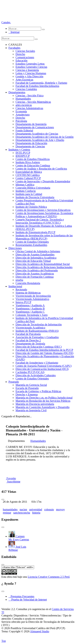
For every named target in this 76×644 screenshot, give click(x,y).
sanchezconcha (21, 512)
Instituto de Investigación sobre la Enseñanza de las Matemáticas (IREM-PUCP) (44, 237)
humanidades (10, 509)
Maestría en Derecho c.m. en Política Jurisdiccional (44, 397)
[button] (6, 22)
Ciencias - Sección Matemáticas (33, 101)
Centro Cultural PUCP (28, 178)
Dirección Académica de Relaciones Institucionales (44, 267)
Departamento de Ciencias (30, 146)
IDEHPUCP (23, 155)
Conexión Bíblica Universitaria (33, 187)
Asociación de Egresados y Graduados (37, 337)
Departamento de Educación (31, 143)
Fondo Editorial (24, 130)
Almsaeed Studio (39, 631)
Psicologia (21, 120)
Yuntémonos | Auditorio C (30, 311)
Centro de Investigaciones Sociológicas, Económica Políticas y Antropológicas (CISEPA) (44, 215)
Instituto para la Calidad (29, 194)
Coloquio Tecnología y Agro (32, 314)
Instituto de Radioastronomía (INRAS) (37, 330)
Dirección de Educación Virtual (33, 260)
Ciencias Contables (26, 89)
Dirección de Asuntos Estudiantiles (35, 254)
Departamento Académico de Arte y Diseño (40, 140)
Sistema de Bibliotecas (28, 292)
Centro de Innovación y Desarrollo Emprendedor (43, 181)
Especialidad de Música (29, 171)
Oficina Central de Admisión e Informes (38, 251)
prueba (19, 279)
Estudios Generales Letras (30, 63)
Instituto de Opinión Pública (31, 206)
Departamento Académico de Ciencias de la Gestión (45, 136)
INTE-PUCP (23, 152)
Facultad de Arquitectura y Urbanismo (37, 362)
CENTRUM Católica (28, 175)
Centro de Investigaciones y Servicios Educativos (43, 209)
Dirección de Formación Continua (35, 276)
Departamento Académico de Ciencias (37, 133)
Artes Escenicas (24, 79)
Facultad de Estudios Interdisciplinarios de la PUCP (44, 349)
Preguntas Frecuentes (21, 596)
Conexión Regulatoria (28, 283)
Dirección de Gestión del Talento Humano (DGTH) (44, 353)
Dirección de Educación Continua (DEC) (39, 346)
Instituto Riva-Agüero (28, 162)
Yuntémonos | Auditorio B (30, 308)
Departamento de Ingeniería (31, 124)
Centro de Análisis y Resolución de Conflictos (41, 168)
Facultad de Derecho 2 (28, 340)
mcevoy (60, 509)
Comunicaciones (25, 57)
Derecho (20, 54)
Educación (21, 60)
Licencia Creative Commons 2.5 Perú (49, 576)
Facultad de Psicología (28, 334)
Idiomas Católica (25, 184)
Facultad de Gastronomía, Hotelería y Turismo (41, 82)
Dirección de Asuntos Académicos (35, 273)
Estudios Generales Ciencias (31, 66)
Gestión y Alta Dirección (29, 76)
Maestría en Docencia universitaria (35, 403)
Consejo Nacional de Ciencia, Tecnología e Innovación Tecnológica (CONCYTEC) (40, 221)
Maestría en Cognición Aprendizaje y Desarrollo (42, 407)
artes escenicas (24, 105)
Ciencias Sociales (25, 50)
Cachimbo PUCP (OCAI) (30, 372)
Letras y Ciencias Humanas (31, 73)
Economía (21, 111)
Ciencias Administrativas (29, 108)
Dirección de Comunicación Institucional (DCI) (42, 368)
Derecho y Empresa (27, 394)
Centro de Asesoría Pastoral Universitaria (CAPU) (44, 365)
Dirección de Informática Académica (36, 257)
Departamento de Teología (30, 343)
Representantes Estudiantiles (31, 244)
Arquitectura (23, 114)
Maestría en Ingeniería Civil (31, 410)
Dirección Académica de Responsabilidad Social (43, 264)
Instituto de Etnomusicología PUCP (35, 232)
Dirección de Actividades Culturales (36, 375)
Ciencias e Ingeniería (27, 70)
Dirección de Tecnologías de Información (39, 324)
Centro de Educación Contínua (33, 165)
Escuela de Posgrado (27, 388)
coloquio (49, 509)
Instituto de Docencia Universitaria (35, 197)
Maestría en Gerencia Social (31, 384)
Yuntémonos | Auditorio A (30, 305)
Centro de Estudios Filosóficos (33, 159)
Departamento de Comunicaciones (35, 127)
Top (3, 640)
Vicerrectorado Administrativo (32, 299)
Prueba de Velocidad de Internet (28, 599)
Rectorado (21, 289)
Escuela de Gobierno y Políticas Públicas (38, 391)
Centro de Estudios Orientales (32, 241)
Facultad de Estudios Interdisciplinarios (37, 85)
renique (7, 512)
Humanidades (23, 98)
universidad (35, 509)
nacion (23, 509)
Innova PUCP (23, 302)
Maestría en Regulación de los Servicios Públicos (43, 400)
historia (36, 512)
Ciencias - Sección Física (29, 95)
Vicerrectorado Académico (30, 327)
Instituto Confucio (26, 190)
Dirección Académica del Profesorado (37, 270)
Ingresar (14, 32)
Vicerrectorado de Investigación (33, 295)
